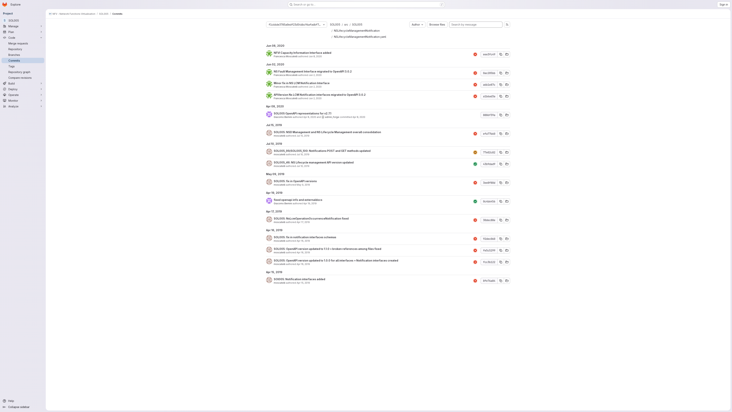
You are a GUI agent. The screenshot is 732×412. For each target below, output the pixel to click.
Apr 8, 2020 (309, 117)
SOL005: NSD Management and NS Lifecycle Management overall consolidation (327, 132)
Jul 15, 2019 (303, 135)
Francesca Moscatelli (286, 56)
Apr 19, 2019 (310, 203)
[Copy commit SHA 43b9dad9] (501, 164)
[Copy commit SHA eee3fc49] (501, 54)
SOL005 (335, 24)
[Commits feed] (507, 25)
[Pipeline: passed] (475, 164)
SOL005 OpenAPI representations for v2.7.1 (302, 113)
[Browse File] (507, 54)
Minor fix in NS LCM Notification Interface (302, 83)
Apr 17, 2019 (303, 222)
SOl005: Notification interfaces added (299, 279)
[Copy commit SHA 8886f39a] (501, 115)
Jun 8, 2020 (315, 56)
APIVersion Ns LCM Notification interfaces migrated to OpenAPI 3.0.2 (320, 94)
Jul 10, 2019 (303, 154)
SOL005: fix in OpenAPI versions (295, 181)
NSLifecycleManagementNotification (357, 30)
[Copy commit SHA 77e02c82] (501, 152)
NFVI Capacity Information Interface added (302, 52)
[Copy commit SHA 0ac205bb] (501, 73)
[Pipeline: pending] (475, 152)
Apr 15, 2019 (303, 282)
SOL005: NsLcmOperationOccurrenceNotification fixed (311, 218)
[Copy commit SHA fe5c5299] (501, 250)
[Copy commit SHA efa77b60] (501, 134)
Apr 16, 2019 (303, 240)
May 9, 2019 (303, 184)
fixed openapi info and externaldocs (298, 199)
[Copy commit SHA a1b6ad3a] (501, 96)
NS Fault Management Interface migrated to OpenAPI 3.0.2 (313, 71)
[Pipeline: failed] (475, 54)
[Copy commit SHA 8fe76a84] (501, 281)
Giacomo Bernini (283, 117)
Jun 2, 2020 (315, 75)
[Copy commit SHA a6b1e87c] (501, 85)
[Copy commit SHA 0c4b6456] (501, 201)
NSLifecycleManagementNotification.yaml (360, 36)
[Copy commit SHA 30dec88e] (501, 220)
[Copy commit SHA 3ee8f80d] (501, 183)
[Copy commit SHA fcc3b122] (501, 262)
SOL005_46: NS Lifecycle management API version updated (314, 162)
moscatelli (279, 135)
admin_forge (332, 117)
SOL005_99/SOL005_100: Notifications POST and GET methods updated (322, 150)
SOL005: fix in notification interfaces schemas (305, 237)
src (346, 24)
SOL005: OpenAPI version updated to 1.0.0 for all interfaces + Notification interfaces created (336, 260)
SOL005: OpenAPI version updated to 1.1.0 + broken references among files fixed (327, 248)
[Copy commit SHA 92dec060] (501, 239)
